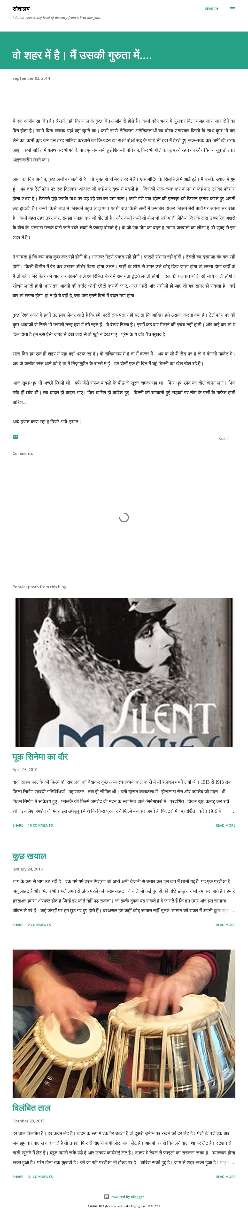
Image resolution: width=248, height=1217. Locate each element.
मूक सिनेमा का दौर (40, 756)
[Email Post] (15, 438)
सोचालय (21, 9)
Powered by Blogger (127, 1196)
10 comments (40, 825)
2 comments (39, 924)
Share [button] (224, 438)
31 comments (40, 1176)
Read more (225, 825)
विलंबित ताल (32, 1108)
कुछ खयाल (29, 856)
